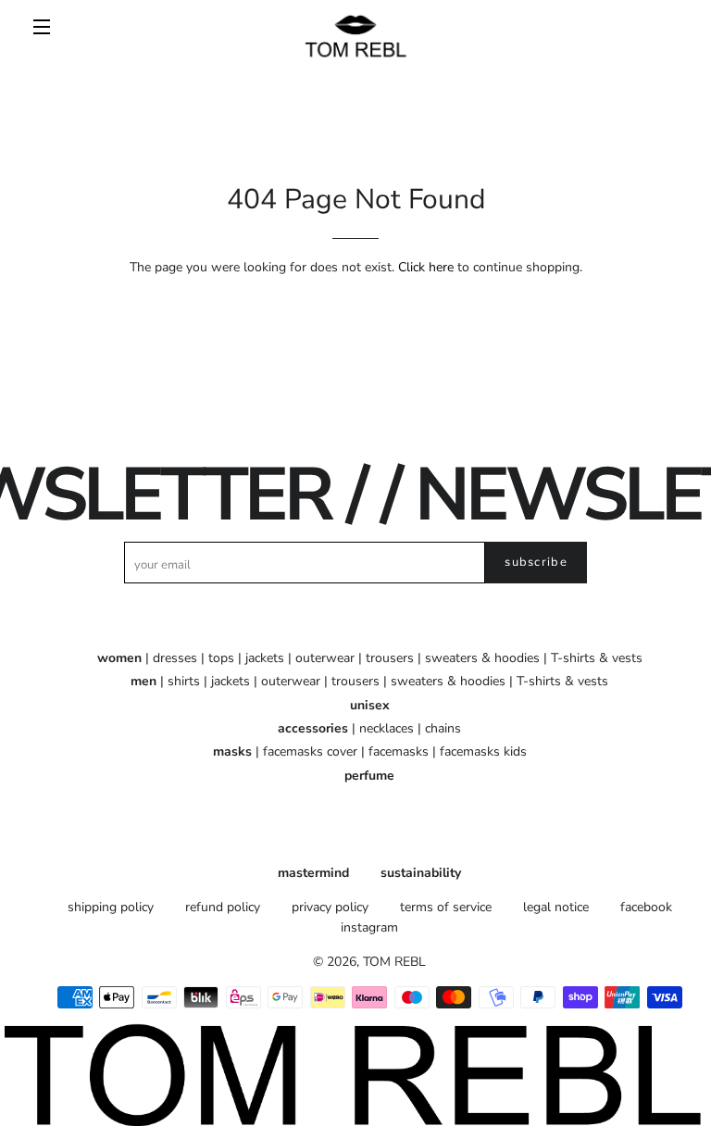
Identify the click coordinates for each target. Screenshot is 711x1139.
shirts (184, 681)
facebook (646, 907)
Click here (426, 267)
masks (232, 751)
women (119, 658)
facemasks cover (310, 751)
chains (443, 728)
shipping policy (111, 907)
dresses (175, 658)
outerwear (325, 658)
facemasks (398, 751)
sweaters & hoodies (482, 658)
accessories (313, 728)
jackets (264, 658)
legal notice (556, 907)
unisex (370, 705)
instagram (369, 927)
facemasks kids (483, 751)
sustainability (420, 873)
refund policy (222, 907)
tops (221, 658)
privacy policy (330, 907)
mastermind (313, 873)
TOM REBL (394, 961)
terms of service (446, 907)
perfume (369, 775)
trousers (390, 658)
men (143, 681)
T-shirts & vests (596, 658)
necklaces (386, 728)
